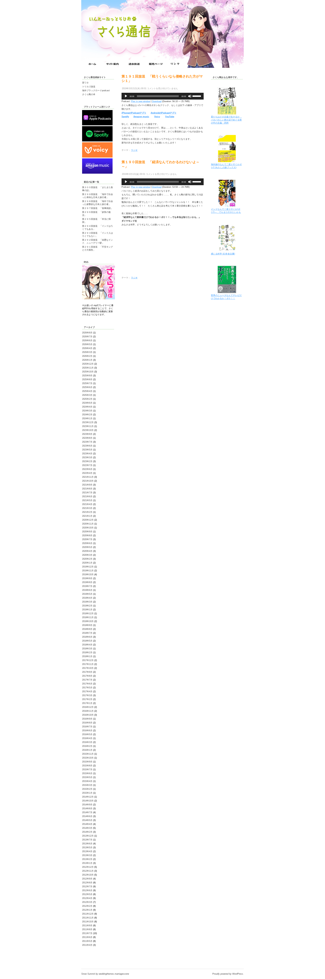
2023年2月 (87, 461)
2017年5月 (87, 687)
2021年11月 (88, 477)
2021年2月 (87, 512)
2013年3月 (87, 855)
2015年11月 (88, 754)
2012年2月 (87, 906)
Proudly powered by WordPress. (228, 974)
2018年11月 (88, 617)
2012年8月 (87, 882)
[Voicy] (97, 157)
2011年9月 (87, 925)
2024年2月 (87, 414)
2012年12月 (88, 867)
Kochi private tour (90, 955)
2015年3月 (87, 785)
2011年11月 (88, 917)
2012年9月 (87, 878)
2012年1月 (87, 910)
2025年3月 (87, 395)
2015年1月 (87, 793)
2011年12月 (88, 914)
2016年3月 (87, 742)
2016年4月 (87, 738)
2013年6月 (87, 843)
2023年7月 (87, 442)
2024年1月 (87, 418)
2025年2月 (87, 399)
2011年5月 (87, 941)
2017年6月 (87, 683)
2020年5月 (87, 547)
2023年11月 (88, 426)
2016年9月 (87, 719)
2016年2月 (87, 746)
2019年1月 (87, 609)
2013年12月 (88, 836)
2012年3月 (87, 902)
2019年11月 (88, 570)
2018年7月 (87, 633)
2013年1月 (87, 863)
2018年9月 (87, 625)
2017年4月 (87, 691)
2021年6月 (87, 496)
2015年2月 (87, 789)
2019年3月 (87, 601)
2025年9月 (87, 375)
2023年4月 (87, 453)
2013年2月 (87, 859)
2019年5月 (87, 594)
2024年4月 (87, 406)
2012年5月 (87, 894)
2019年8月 (87, 582)
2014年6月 (87, 816)
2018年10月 (88, 621)
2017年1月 (87, 703)
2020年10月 (88, 527)
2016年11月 (88, 711)
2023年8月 (87, 438)
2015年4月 (87, 781)
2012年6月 (87, 890)
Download (156, 101)
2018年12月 (88, 613)
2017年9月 (87, 672)
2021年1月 (87, 516)
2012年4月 (87, 898)
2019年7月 (87, 586)
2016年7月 (87, 726)
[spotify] (97, 140)
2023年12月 (88, 422)
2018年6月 (87, 637)
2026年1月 (87, 360)
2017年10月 (88, 668)
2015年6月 (87, 773)
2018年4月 (87, 644)
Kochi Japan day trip (92, 961)
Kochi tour (87, 958)
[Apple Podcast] (97, 124)
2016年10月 (88, 715)
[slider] (197, 96)
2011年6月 (87, 937)
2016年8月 (87, 722)
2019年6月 (87, 590)
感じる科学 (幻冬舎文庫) (223, 254)
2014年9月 (87, 804)
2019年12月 (88, 566)
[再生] (126, 96)
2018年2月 (87, 652)
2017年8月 (87, 676)
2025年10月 (88, 371)
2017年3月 (87, 695)
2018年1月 (87, 656)
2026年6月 (87, 340)
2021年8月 (87, 488)
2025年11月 (88, 367)
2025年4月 (87, 391)
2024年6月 (87, 403)
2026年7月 (87, 336)
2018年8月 (87, 629)
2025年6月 (87, 387)
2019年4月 (87, 598)
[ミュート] (189, 96)
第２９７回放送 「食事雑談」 (97, 208)
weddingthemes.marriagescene (114, 974)
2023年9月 (87, 434)
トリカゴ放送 (88, 86)
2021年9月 (87, 484)
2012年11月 (88, 871)
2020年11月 (88, 523)
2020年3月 (87, 555)
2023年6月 (87, 445)
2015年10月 (88, 758)
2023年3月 (87, 457)
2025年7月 (87, 383)
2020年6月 (87, 543)
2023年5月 (87, 449)
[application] (163, 96)
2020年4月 (87, 551)
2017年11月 (88, 664)
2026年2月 (87, 356)
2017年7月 (87, 679)
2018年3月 (87, 648)
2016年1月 (87, 750)
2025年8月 (87, 379)
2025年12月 (88, 364)
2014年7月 (87, 812)
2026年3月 (87, 352)
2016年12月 (88, 707)
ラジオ (134, 150)
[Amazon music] (97, 173)
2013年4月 (87, 851)
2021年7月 (87, 492)
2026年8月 (87, 332)
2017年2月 (87, 699)
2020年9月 (87, 531)
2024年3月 (87, 410)
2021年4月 (87, 504)
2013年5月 (87, 847)
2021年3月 (87, 508)
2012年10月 (88, 875)
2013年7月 (87, 839)
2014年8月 (87, 808)
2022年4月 (87, 473)
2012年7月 (87, 886)
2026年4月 (87, 348)
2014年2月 (87, 832)
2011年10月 (88, 921)
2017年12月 (88, 660)
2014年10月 (88, 800)
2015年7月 (87, 769)
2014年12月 (88, 797)
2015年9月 (87, 761)
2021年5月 (87, 500)
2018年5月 (87, 640)
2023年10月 (88, 430)
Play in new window (140, 101)
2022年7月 (87, 465)
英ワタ (85, 82)
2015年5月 (87, 777)
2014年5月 (87, 820)
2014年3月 (87, 828)
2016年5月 (87, 734)
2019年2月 (87, 605)
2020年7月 (87, 539)
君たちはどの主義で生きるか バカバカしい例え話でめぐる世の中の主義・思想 (226, 119)
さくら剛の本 (88, 94)
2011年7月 (87, 933)
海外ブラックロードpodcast (96, 90)
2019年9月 (87, 578)
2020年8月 (87, 535)
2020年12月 (88, 520)
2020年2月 (87, 559)
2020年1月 (87, 562)
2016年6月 (87, 730)
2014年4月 (87, 824)
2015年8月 (87, 765)
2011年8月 (87, 929)
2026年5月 (87, 344)
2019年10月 (88, 574)
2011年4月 (87, 945)
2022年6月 (87, 469)
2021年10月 (88, 481)
